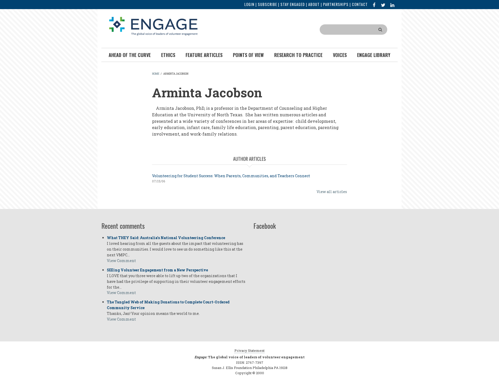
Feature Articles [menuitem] (204, 55)
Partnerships (336, 4)
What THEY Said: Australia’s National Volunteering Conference (166, 237)
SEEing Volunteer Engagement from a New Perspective (157, 270)
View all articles (332, 191)
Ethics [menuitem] (168, 55)
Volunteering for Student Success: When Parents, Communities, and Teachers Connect (231, 175)
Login (249, 4)
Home (155, 73)
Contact (360, 4)
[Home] (153, 25)
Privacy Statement (249, 350)
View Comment (121, 260)
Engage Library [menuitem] (373, 55)
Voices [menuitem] (340, 55)
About (314, 4)
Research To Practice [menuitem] (298, 55)
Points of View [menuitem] (248, 55)
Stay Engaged (292, 4)
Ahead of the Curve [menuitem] (130, 55)
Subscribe (267, 4)
